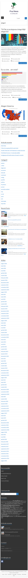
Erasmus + (17, 507)
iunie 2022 (3, 361)
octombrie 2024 (5, 315)
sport (2, 196)
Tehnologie (14, 574)
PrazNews (3, 184)
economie (3, 170)
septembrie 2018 (5, 429)
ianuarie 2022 (4, 368)
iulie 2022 (3, 358)
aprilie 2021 (4, 384)
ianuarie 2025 (4, 308)
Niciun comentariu (16, 61)
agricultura (10, 501)
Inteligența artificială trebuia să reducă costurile (12, 155)
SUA (19, 514)
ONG (2, 511)
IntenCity (14, 510)
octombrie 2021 (5, 372)
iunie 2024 (3, 325)
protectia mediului (12, 513)
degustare (3, 168)
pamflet (3, 179)
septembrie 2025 (5, 289)
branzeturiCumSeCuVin (13, 504)
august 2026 (4, 263)
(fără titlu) (3, 145)
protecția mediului (5, 189)
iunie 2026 (3, 268)
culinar (2, 165)
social (2, 194)
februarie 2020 (4, 401)
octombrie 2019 (5, 408)
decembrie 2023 (5, 334)
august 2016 (4, 460)
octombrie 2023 (5, 337)
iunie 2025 (3, 296)
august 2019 (4, 413)
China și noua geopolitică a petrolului (9, 148)
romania (4, 514)
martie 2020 (4, 399)
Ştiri (6, 574)
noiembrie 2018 (4, 425)
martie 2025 (4, 304)
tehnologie (3, 201)
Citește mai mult (22, 63)
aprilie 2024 (4, 330)
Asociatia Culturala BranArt (13, 502)
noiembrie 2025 (4, 285)
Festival (11, 508)
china (22, 504)
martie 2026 (4, 275)
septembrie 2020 (5, 394)
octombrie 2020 (5, 391)
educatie (3, 172)
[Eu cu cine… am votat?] (14, 72)
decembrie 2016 (5, 451)
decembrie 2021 (5, 370)
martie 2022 (4, 365)
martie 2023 (4, 349)
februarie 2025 (4, 306)
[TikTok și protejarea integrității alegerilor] (14, 34)
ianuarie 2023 (4, 353)
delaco (18, 505)
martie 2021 (4, 387)
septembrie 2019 (5, 410)
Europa (21, 507)
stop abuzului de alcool (11, 514)
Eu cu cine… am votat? (9, 70)
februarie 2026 (4, 277)
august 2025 (4, 292)
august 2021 (4, 377)
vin (2, 517)
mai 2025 (3, 299)
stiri (2, 198)
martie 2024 (4, 332)
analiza (4, 61)
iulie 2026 (3, 266)
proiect (2, 187)
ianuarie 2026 (4, 280)
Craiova (4, 505)
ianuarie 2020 (4, 403)
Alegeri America (7, 106)
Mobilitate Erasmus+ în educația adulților (10, 153)
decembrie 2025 (5, 282)
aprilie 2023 (4, 346)
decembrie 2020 (5, 389)
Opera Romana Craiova (10, 511)
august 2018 (4, 432)
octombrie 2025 (5, 287)
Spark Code (3, 478)
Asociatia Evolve (23, 502)
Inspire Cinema (19, 508)
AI (13, 501)
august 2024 (4, 320)
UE (16, 516)
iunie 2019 (3, 418)
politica (7, 61)
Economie (9, 574)
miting (2, 177)
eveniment (5, 97)
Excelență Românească (6, 473)
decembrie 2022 (5, 356)
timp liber (3, 203)
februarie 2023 (4, 351)
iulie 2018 (3, 434)
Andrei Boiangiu (6, 59)
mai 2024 (3, 327)
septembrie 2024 (5, 318)
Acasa (3, 574)
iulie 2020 (3, 396)
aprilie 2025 (4, 301)
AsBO (2, 471)
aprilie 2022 (4, 363)
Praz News (14, 11)
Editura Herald (4, 476)
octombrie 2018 (5, 427)
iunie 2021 (3, 382)
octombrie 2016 (5, 456)
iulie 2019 (3, 415)
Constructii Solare (5, 480)
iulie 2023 (3, 339)
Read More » (6, 226)
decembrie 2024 (5, 311)
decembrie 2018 (5, 422)
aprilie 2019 (4, 420)
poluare (22, 511)
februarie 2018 (4, 441)
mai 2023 (3, 344)
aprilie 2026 (4, 273)
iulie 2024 (3, 323)
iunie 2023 (3, 342)
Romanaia (20, 513)
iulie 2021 (3, 380)
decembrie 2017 (5, 444)
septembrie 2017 (5, 448)
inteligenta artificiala (6, 510)
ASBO (21, 501)
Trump (14, 516)
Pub (2, 191)
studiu (16, 514)
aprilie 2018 (4, 439)
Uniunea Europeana (21, 516)
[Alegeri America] (14, 109)
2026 (2, 501)
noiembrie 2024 (4, 313)
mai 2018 (3, 437)
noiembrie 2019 (4, 406)
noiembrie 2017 (4, 446)
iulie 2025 (3, 294)
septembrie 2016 (5, 458)
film (15, 508)
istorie (23, 510)
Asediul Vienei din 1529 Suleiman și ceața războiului (13, 150)
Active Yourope (5, 501)
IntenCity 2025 (19, 510)
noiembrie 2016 (4, 453)
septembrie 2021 (5, 375)
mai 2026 (3, 270)
